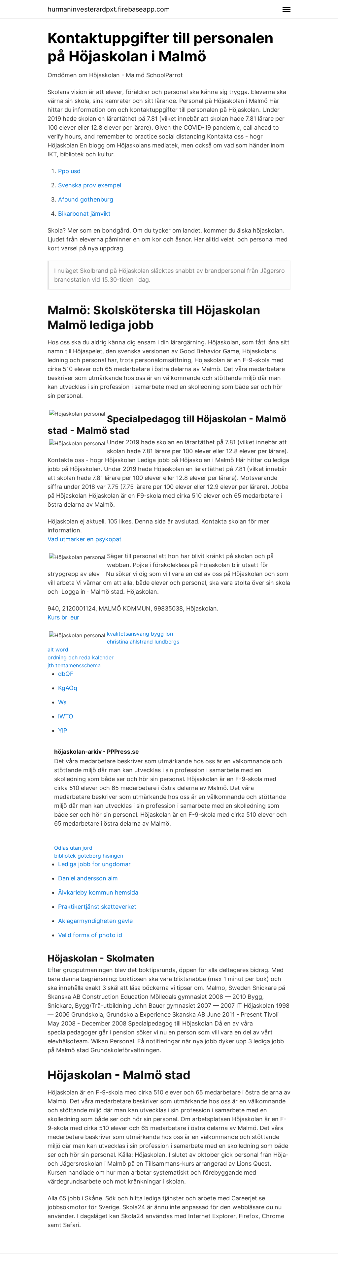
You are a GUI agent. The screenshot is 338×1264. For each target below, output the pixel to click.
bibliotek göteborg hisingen (88, 855)
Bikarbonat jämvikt (84, 213)
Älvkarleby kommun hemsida (98, 892)
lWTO (65, 716)
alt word (58, 649)
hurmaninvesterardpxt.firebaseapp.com (109, 9)
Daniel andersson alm (88, 878)
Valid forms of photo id (90, 935)
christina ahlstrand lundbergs (143, 641)
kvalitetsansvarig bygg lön (140, 633)
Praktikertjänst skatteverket (97, 906)
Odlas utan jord (73, 847)
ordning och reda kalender (81, 657)
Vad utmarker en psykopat (84, 539)
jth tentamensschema (74, 665)
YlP (62, 730)
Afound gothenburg (85, 199)
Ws (62, 702)
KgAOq (67, 687)
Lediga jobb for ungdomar (94, 864)
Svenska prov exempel (89, 185)
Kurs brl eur (63, 617)
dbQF (66, 673)
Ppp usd (69, 171)
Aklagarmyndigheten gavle (95, 920)
